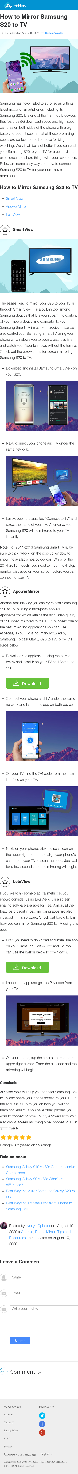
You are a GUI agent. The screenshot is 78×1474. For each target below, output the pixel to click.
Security (8, 1446)
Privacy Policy (11, 1430)
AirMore (20, 5)
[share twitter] (42, 1415)
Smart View (14, 198)
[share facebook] (42, 1424)
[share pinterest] (42, 1432)
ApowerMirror (16, 206)
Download (31, 683)
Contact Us (9, 1422)
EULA (7, 1438)
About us (8, 1414)
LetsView (13, 214)
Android (27, 1232)
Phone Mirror (45, 1232)
